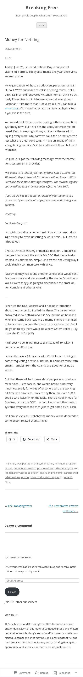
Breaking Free (41, 8)
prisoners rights (64, 468)
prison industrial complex (44, 477)
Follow (12, 592)
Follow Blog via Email (18, 557)
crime (37, 463)
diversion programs (51, 472)
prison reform (45, 468)
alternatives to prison (25, 472)
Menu (42, 25)
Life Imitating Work (18, 506)
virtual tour (11, 108)
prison (25, 477)
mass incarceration (25, 468)
